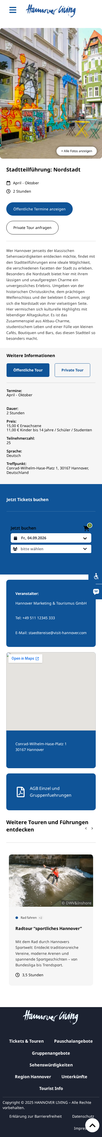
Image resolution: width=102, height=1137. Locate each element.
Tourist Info (51, 1088)
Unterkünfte (74, 1076)
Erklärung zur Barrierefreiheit (35, 1116)
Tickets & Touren (26, 1041)
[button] (28, 370)
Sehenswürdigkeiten (51, 1065)
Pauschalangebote (73, 1041)
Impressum (84, 1128)
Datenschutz (83, 1116)
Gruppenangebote (51, 1053)
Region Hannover (33, 1076)
